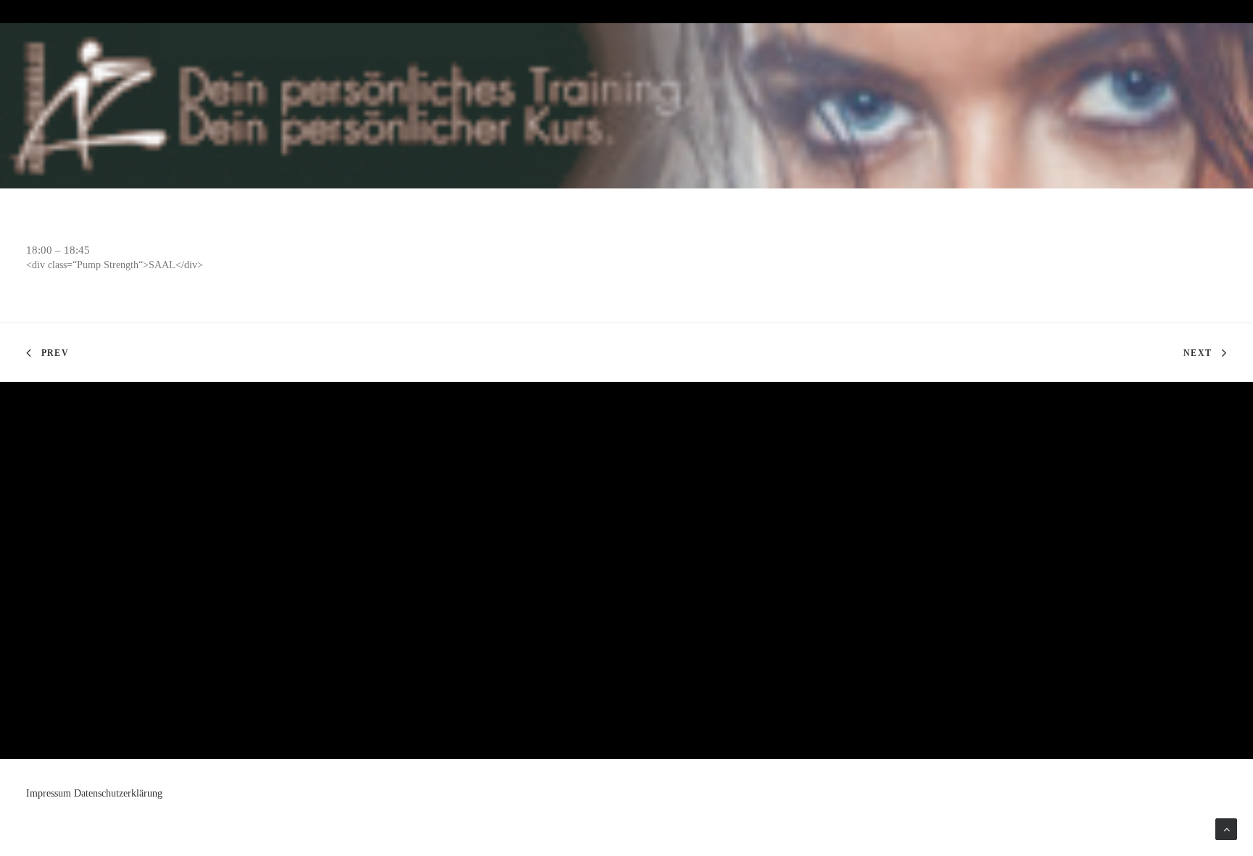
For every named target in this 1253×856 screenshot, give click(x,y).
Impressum (48, 793)
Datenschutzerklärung (118, 793)
